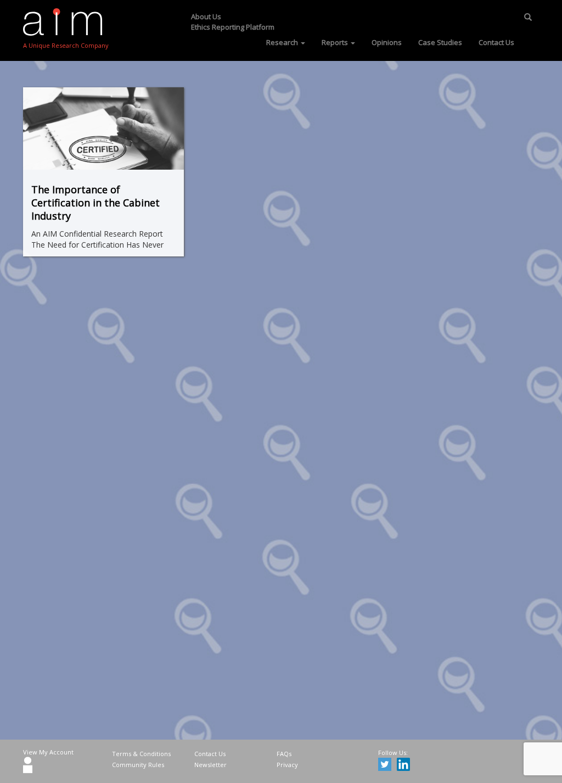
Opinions (387, 42)
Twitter (386, 766)
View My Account (48, 752)
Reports (336, 42)
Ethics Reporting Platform (232, 27)
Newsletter (210, 764)
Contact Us (496, 42)
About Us (206, 16)
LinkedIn (405, 766)
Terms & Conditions (141, 754)
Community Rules (138, 764)
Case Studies (440, 42)
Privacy (287, 764)
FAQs (284, 754)
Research (283, 42)
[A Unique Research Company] (66, 22)
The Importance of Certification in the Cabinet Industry (95, 202)
